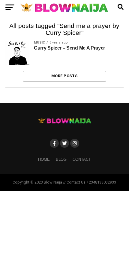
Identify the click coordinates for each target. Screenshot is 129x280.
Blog (61, 159)
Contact (82, 159)
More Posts (64, 76)
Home (44, 159)
